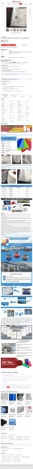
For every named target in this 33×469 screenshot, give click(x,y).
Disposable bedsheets (19, 438)
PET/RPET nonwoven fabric (4, 438)
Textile (4, 6)
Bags (1, 439)
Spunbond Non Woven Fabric (14, 6)
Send (8, 387)
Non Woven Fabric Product (18, 454)
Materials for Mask (11, 436)
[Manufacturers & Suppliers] (16, 1)
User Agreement (21, 465)
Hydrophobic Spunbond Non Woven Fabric (18, 448)
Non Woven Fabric (8, 6)
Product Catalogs (13, 434)
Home (1, 6)
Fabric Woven (3, 454)
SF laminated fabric (26, 439)
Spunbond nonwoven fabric (20, 436)
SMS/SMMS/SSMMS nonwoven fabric (20, 439)
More (1, 462)
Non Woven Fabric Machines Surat (6, 448)
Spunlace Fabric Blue (4, 450)
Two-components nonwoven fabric (12, 439)
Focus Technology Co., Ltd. (11, 465)
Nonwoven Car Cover (27, 436)
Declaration (25, 465)
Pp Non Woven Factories (10, 454)
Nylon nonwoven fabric (12, 438)
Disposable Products (3, 436)
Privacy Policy (29, 465)
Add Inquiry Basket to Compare (16, 32)
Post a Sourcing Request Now (25, 387)
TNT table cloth (26, 438)
